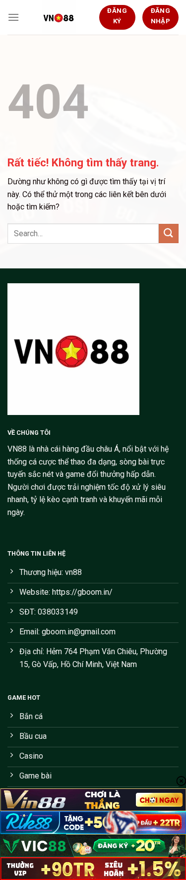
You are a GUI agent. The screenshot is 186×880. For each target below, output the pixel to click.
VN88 (17, 449)
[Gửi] (169, 233)
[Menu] (13, 17)
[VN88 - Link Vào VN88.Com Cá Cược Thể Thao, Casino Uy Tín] (59, 17)
